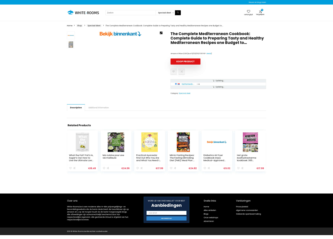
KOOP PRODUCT (185, 61)
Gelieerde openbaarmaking (248, 214)
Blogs (206, 214)
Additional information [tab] (98, 107)
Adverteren (209, 221)
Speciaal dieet (94, 25)
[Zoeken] (178, 12)
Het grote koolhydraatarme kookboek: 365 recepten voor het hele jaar (249, 160)
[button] (161, 33)
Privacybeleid (242, 206)
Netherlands (187, 84)
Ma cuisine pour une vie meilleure (113, 156)
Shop (79, 25)
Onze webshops (211, 217)
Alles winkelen (210, 210)
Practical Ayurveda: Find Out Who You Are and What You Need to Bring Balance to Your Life (148, 160)
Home (69, 25)
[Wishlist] (248, 11)
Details (208, 53)
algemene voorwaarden (247, 210)
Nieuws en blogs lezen (257, 2)
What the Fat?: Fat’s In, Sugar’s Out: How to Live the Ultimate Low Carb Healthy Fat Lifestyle (81, 160)
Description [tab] (76, 107)
